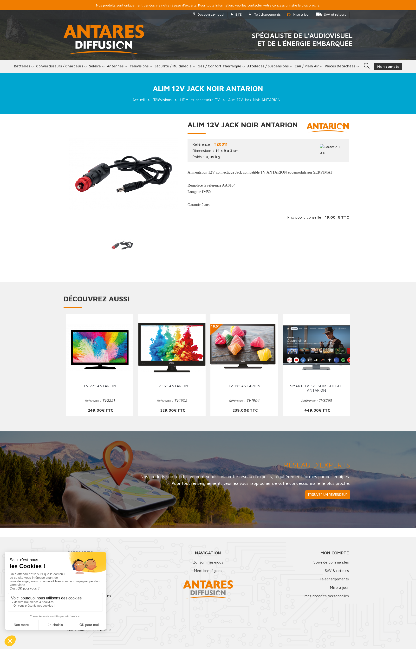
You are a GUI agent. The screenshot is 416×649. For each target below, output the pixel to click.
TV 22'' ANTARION (99, 386)
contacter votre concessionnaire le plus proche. (283, 5)
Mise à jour (301, 14)
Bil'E (238, 14)
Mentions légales (208, 570)
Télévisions (139, 66)
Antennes (115, 66)
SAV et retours (335, 14)
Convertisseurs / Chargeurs (59, 66)
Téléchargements (267, 14)
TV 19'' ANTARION (244, 386)
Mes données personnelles (326, 596)
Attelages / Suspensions (268, 66)
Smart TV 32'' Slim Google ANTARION (316, 388)
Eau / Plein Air (307, 66)
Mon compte (334, 552)
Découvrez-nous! (211, 14)
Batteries (22, 66)
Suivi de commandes (331, 562)
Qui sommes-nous (208, 562)
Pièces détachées (340, 66)
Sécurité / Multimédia (173, 66)
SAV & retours (337, 570)
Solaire (95, 66)
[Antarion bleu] (328, 127)
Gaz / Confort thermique (219, 66)
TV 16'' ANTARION (172, 386)
